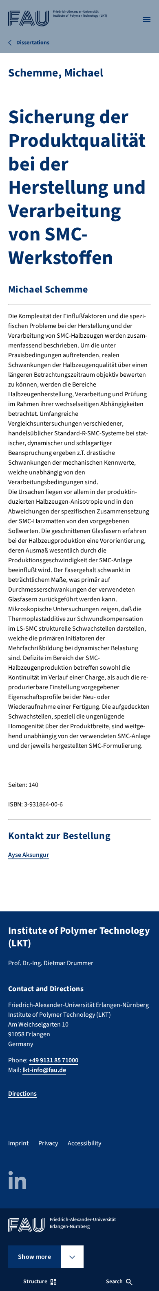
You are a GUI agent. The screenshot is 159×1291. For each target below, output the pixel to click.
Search (114, 1282)
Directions (22, 1093)
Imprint (18, 1143)
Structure (35, 1282)
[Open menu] (147, 19)
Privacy (48, 1143)
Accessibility (84, 1143)
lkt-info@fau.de (44, 1070)
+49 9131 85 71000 (53, 1060)
